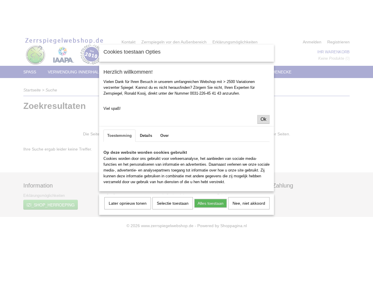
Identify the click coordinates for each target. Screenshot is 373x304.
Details (146, 135)
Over (164, 135)
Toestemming (119, 135)
